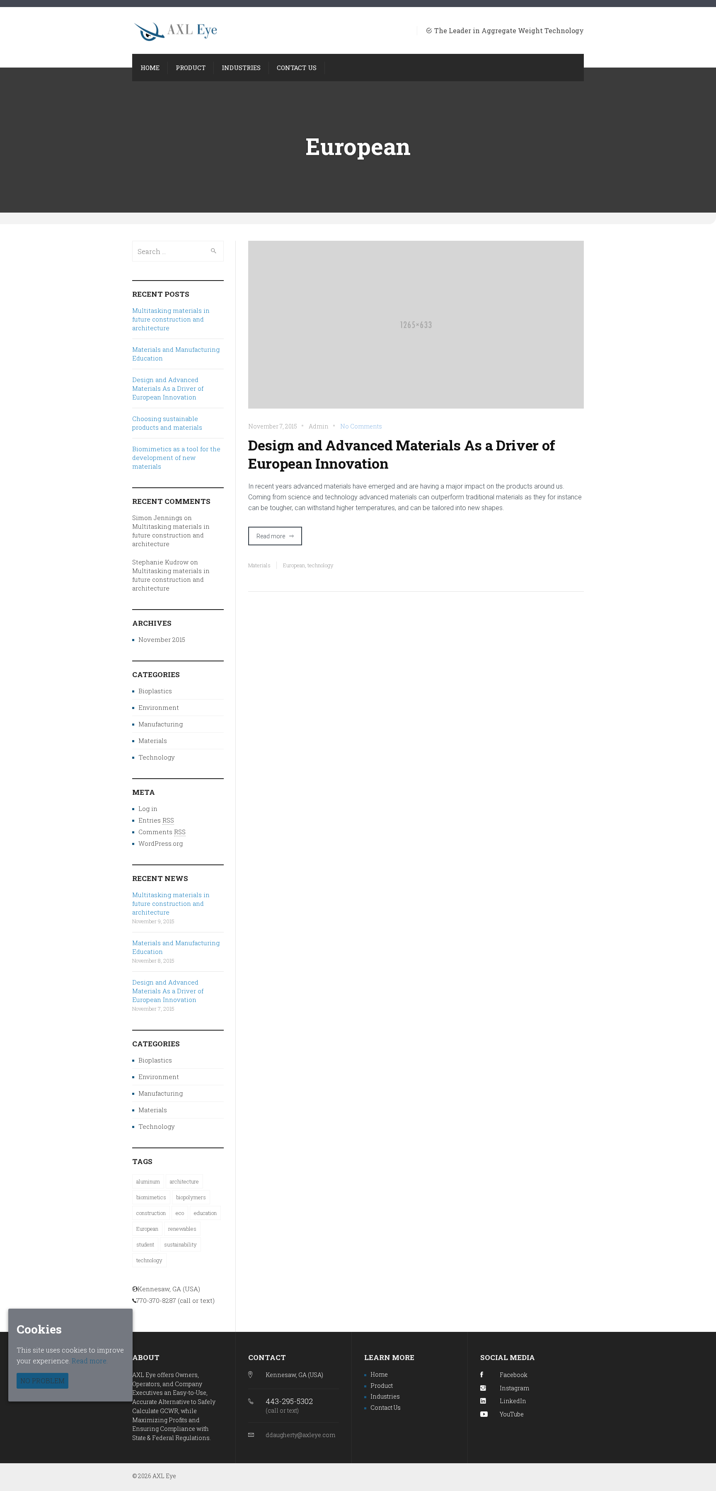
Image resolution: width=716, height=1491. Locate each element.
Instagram (514, 1388)
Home (379, 1374)
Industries (385, 1396)
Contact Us (385, 1407)
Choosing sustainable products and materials (167, 422)
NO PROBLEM (42, 1380)
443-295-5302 (289, 1401)
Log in (147, 808)
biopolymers (191, 1197)
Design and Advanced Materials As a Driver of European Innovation (401, 454)
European (294, 565)
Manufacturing (160, 724)
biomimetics (151, 1197)
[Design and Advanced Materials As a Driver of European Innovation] (416, 330)
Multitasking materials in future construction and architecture (171, 319)
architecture (184, 1181)
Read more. (90, 1360)
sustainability (180, 1244)
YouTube (512, 1414)
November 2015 (161, 639)
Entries (156, 820)
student (145, 1244)
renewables (182, 1228)
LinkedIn (513, 1401)
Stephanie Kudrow (160, 562)
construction (151, 1213)
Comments (162, 832)
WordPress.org (160, 843)
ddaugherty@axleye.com (300, 1435)
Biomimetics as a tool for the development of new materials (176, 457)
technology (320, 565)
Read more (270, 536)
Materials (259, 565)
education (205, 1213)
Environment (158, 707)
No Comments (361, 426)
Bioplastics (155, 691)
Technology (156, 757)
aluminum (148, 1181)
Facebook (513, 1375)
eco (180, 1213)
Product (381, 1385)
